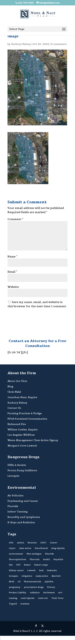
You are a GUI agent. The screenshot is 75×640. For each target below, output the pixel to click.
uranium (24, 603)
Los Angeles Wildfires (21, 434)
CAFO (43, 542)
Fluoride (13, 506)
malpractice (42, 576)
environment (16, 553)
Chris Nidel (14, 391)
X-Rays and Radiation (21, 522)
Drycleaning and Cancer (23, 500)
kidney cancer (16, 570)
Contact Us (14, 407)
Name (12, 256)
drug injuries (58, 548)
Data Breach (41, 548)
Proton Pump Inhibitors (22, 470)
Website (13, 286)
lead (41, 570)
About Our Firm (17, 381)
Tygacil (13, 603)
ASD (11, 542)
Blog (10, 386)
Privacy (51, 587)
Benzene (32, 542)
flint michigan (34, 553)
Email (12, 271)
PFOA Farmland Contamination (27, 418)
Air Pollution (16, 495)
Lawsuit (31, 570)
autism (20, 542)
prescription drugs (34, 587)
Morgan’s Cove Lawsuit (22, 445)
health (46, 559)
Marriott (56, 576)
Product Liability (17, 592)
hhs (11, 564)
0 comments (59, 44)
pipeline (49, 581)
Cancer (53, 542)
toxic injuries (28, 598)
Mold (11, 581)
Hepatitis (58, 559)
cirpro (12, 548)
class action (25, 548)
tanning (13, 598)
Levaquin (13, 475)
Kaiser (27, 564)
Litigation (26, 576)
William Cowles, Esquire (23, 429)
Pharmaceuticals (32, 581)
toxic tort (43, 598)
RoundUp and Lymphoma (24, 517)
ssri (60, 592)
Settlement (49, 592)
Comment (15, 219)
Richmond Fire (17, 424)
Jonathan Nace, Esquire (22, 397)
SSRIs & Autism (17, 465)
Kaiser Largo (41, 564)
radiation (35, 592)
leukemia (52, 570)
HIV (18, 564)
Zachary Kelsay (21, 44)
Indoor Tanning (18, 511)
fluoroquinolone (17, 559)
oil (19, 581)
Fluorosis (35, 559)
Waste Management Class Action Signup (33, 440)
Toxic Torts (57, 598)
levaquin (13, 576)
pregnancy (14, 587)
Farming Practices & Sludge (25, 413)
